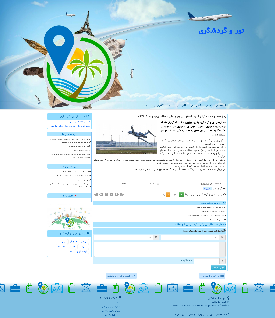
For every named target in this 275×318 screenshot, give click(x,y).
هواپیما (207, 188)
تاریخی (83, 241)
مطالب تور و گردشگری (112, 314)
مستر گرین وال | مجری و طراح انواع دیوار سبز (70, 126)
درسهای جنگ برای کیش (82, 150)
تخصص (72, 246)
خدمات (61, 246)
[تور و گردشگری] (137, 54)
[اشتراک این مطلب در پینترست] (106, 194)
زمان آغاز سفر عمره (83, 179)
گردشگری (82, 251)
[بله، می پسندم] (181, 194)
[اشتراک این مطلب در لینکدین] (101, 194)
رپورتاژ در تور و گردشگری (111, 310)
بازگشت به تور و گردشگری (120, 276)
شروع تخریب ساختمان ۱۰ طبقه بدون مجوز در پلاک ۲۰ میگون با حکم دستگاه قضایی (70, 185)
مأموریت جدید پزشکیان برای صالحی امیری (76, 171)
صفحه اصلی (220, 105)
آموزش (83, 246)
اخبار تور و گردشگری (211, 276)
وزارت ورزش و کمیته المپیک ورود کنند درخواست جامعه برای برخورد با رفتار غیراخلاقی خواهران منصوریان (70, 141)
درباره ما (117, 302)
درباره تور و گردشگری (153, 105)
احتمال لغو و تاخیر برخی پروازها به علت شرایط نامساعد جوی (206, 215)
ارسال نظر (217, 268)
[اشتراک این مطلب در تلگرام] (122, 194)
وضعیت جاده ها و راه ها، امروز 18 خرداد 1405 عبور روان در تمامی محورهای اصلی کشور (70, 156)
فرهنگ (73, 241)
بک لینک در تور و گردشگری (110, 306)
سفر (208, 105)
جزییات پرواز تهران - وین (216, 219)
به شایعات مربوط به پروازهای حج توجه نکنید (211, 207)
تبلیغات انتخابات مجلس (80, 122)
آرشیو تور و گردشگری (176, 105)
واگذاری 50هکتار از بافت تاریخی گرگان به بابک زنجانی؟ (72, 175)
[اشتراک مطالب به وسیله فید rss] (96, 194)
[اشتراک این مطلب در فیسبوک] (116, 194)
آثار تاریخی (195, 105)
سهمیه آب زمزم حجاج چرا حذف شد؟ (213, 211)
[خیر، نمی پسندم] (168, 194)
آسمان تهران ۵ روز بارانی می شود (79, 146)
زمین (63, 241)
